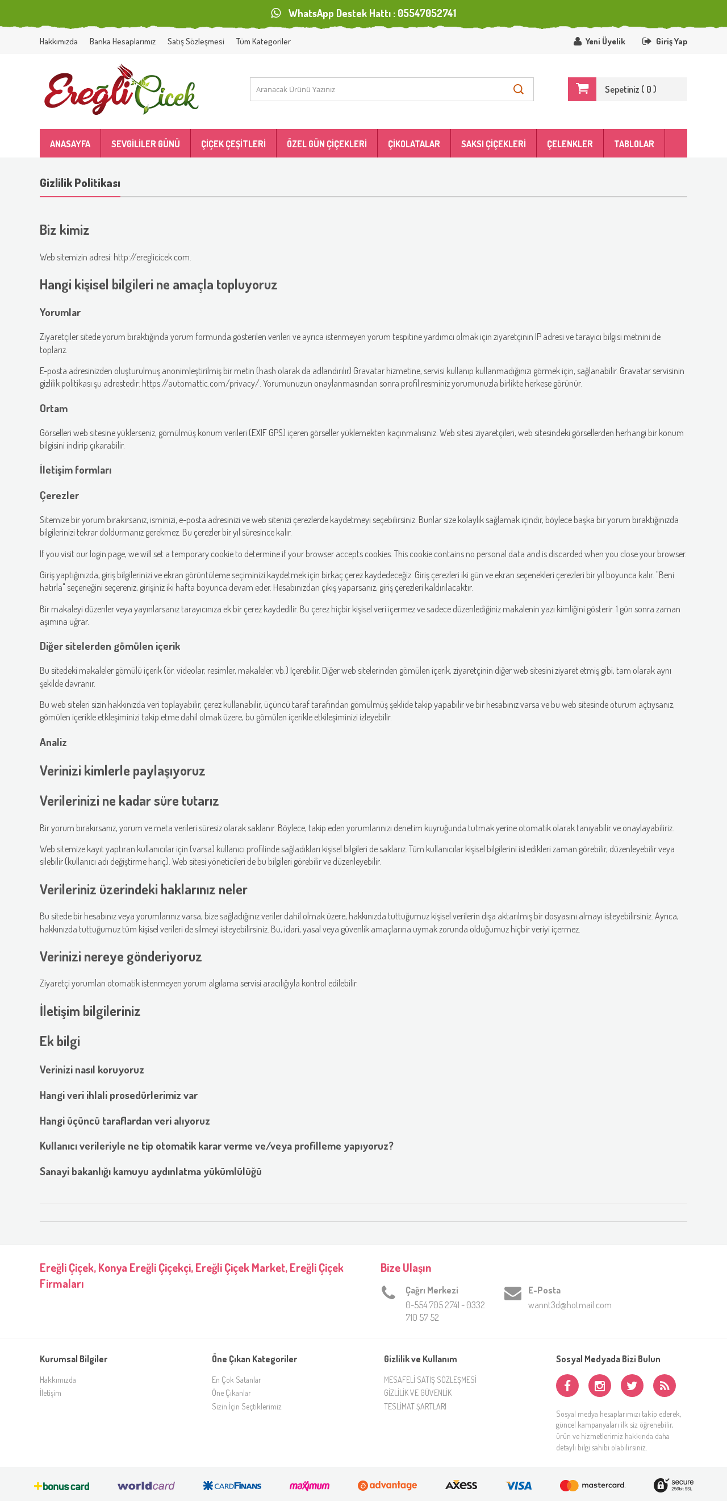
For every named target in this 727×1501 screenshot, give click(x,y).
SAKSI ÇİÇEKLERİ (493, 144)
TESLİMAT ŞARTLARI (415, 1406)
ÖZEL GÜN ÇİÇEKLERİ (327, 144)
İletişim (50, 1393)
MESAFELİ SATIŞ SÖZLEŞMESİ (430, 1379)
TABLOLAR (634, 144)
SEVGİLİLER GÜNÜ (145, 144)
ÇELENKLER (570, 144)
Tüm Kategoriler (263, 41)
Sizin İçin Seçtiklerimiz (247, 1406)
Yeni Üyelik (605, 41)
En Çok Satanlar (236, 1379)
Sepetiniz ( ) (631, 89)
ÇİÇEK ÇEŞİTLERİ (233, 144)
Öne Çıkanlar (231, 1393)
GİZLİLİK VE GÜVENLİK (418, 1393)
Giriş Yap (671, 41)
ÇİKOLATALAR (414, 144)
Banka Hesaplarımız (123, 41)
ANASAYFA (70, 144)
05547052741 (427, 13)
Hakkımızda (59, 41)
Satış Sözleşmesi (196, 41)
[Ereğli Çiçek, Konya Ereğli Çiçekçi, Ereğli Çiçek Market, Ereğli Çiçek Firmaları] (128, 89)
